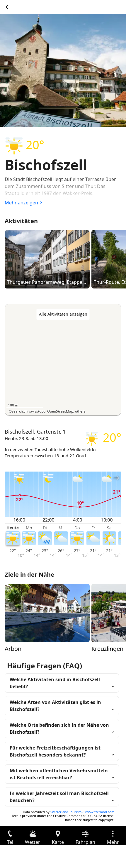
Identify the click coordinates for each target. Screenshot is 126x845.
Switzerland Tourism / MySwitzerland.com (82, 812)
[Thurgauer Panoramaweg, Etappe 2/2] (47, 259)
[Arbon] (47, 612)
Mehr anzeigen (21, 202)
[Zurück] (7, 7)
